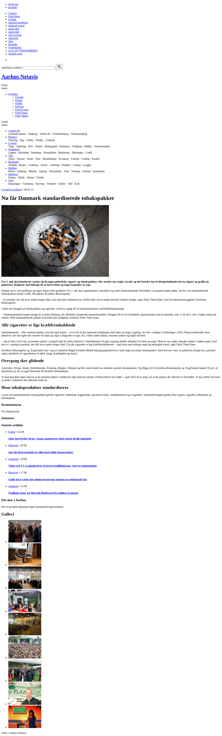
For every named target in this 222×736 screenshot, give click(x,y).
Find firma (14, 16)
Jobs (10, 41)
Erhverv (19, 106)
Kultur (18, 100)
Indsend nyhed (16, 25)
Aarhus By (14, 130)
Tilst (10, 155)
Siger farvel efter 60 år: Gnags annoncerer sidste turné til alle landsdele (49, 438)
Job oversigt (15, 35)
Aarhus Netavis (19, 76)
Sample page (15, 53)
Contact (12, 13)
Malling (12, 168)
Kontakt (12, 7)
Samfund (13, 459)
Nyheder (13, 94)
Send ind (13, 4)
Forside (12, 19)
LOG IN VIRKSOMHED (22, 50)
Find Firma (21, 112)
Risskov (12, 137)
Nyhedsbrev (15, 47)
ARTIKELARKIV (11, 67)
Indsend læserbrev (18, 22)
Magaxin (13, 445)
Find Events (21, 109)
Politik (18, 103)
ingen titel (13, 28)
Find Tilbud (21, 115)
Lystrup (12, 143)
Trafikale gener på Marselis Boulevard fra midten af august (43, 492)
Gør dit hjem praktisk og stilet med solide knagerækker (40, 452)
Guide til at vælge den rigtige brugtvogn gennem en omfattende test (47, 479)
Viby (11, 180)
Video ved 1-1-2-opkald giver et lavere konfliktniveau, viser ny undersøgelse (52, 465)
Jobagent (13, 38)
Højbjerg (13, 174)
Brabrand (13, 161)
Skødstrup (13, 149)
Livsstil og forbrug (11, 189)
